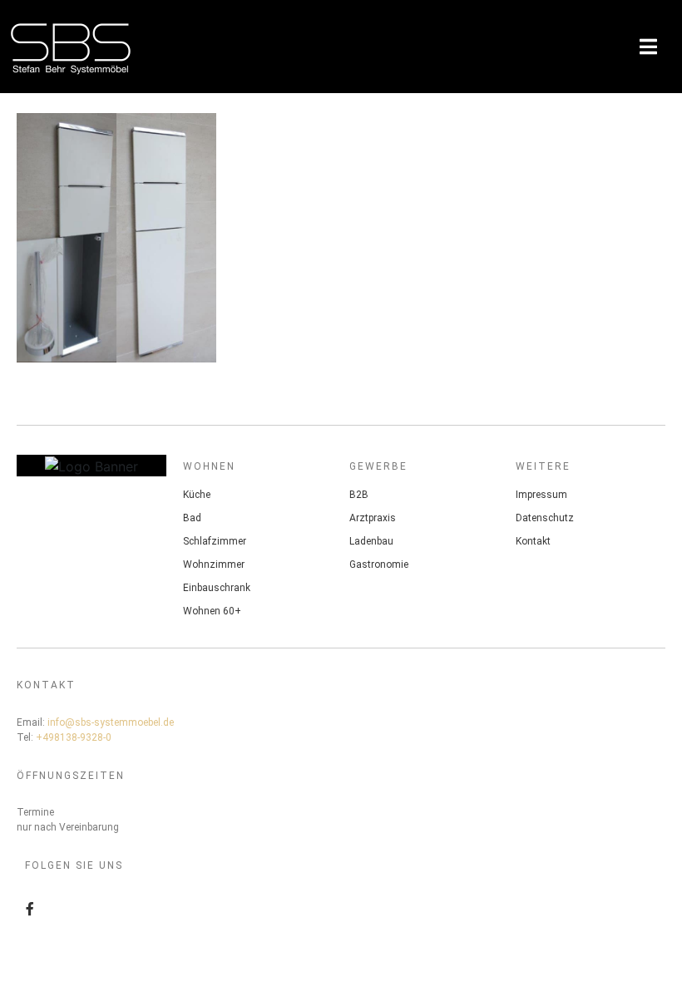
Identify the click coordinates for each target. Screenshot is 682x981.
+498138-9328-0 (73, 737)
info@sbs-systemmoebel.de (110, 722)
